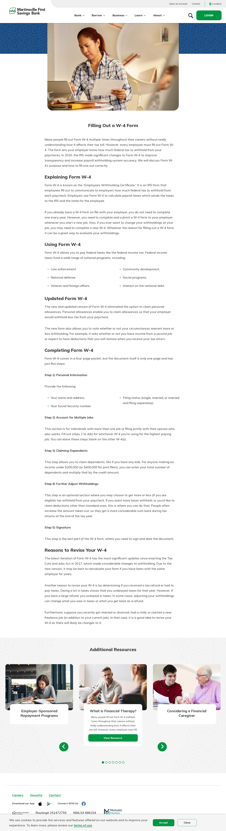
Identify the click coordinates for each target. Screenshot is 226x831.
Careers (17, 795)
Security (36, 795)
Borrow (97, 15)
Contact (196, 3)
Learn (139, 15)
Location (216, 3)
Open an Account (178, 3)
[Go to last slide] (63, 746)
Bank (77, 15)
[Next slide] (162, 746)
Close (187, 822)
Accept (163, 822)
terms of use (83, 825)
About (157, 15)
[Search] (190, 15)
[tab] (103, 762)
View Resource (113, 737)
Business (118, 15)
